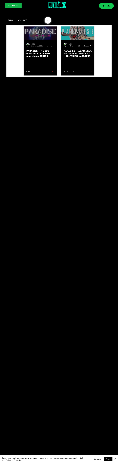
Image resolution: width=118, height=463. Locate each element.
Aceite (108, 459)
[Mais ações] (54, 44)
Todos (10, 20)
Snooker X (22, 20)
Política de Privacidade (14, 460)
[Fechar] (115, 459)
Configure (97, 459)
